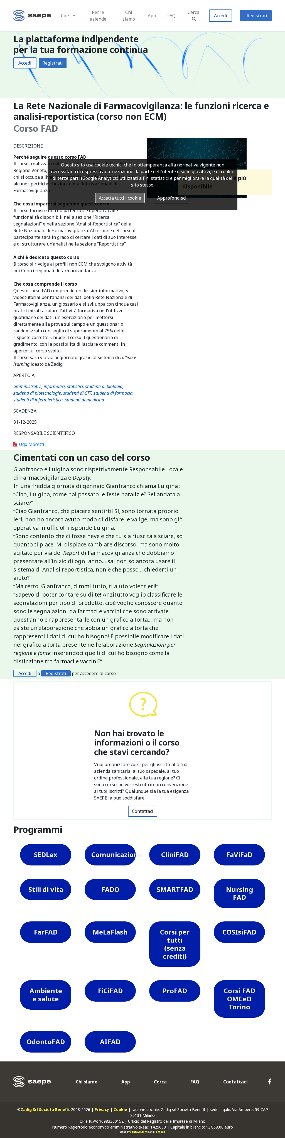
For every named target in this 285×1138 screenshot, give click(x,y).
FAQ (171, 16)
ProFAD (175, 990)
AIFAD (110, 1041)
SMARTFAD (175, 889)
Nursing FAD (239, 893)
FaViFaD (239, 854)
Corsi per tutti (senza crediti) (175, 943)
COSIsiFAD (239, 931)
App (152, 16)
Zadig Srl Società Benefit (45, 1109)
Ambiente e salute (46, 994)
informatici (54, 386)
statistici (75, 386)
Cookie (120, 1109)
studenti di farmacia (113, 393)
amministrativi (27, 386)
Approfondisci (171, 198)
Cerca (193, 12)
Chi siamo (128, 15)
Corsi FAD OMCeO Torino (239, 998)
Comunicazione (113, 854)
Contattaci (142, 811)
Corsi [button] (66, 16)
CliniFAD (175, 854)
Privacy (102, 1109)
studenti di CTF (77, 393)
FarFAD (46, 931)
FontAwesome (139, 1132)
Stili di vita (45, 889)
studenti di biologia (103, 386)
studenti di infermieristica (38, 400)
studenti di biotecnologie (37, 393)
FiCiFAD (110, 990)
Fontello (159, 1132)
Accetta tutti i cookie (120, 198)
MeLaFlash (110, 931)
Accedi (220, 16)
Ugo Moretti (31, 444)
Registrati (257, 16)
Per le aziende (98, 15)
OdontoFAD (46, 1041)
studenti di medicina (84, 400)
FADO (110, 889)
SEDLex (45, 854)
